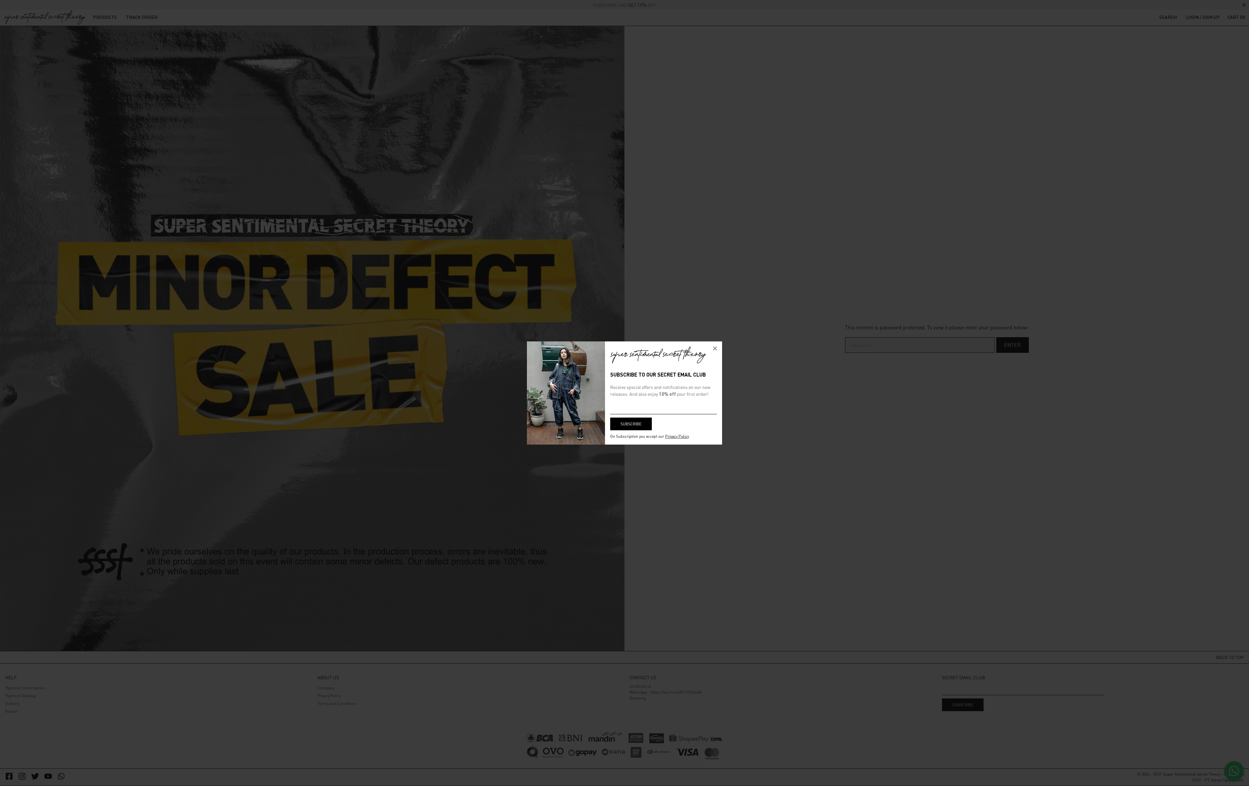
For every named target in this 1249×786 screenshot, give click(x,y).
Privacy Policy (677, 436)
